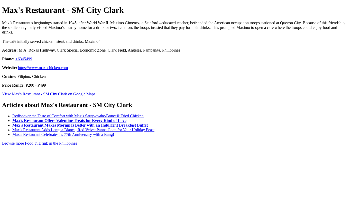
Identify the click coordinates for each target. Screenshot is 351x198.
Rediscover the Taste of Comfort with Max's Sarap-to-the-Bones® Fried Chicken (78, 116)
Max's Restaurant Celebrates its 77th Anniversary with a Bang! (63, 134)
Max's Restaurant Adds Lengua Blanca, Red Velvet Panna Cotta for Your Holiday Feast (83, 130)
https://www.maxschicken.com (43, 67)
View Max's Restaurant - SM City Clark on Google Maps (48, 94)
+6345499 (23, 59)
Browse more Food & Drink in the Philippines (39, 143)
